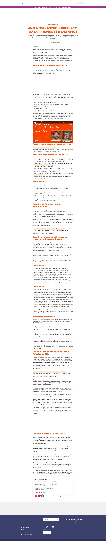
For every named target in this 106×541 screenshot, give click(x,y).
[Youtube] (53, 527)
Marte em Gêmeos (37, 254)
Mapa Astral (37, 7)
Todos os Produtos (25, 527)
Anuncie (22, 529)
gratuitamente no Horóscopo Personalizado (52, 118)
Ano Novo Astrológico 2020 (54, 69)
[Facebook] (42, 495)
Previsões (55, 24)
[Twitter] (47, 527)
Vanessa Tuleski (56, 42)
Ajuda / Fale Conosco (71, 519)
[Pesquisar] (77, 3)
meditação (37, 408)
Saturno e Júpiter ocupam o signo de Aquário (43, 319)
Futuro (50, 24)
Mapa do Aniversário (66, 7)
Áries (59, 96)
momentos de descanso (56, 408)
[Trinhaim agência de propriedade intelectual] (47, 534)
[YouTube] (39, 495)
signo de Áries (63, 148)
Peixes (51, 437)
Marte (34, 243)
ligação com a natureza (38, 410)
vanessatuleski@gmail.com (66, 495)
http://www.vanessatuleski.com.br (65, 496)
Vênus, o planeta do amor (39, 437)
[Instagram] (36, 495)
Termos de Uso (24, 532)
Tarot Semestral (56, 7)
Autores (22, 524)
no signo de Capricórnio (54, 70)
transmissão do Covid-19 (40, 291)
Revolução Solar (54, 116)
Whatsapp (82, 519)
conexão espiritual (44, 408)
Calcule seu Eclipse (46, 7)
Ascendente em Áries (59, 94)
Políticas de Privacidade (26, 534)
